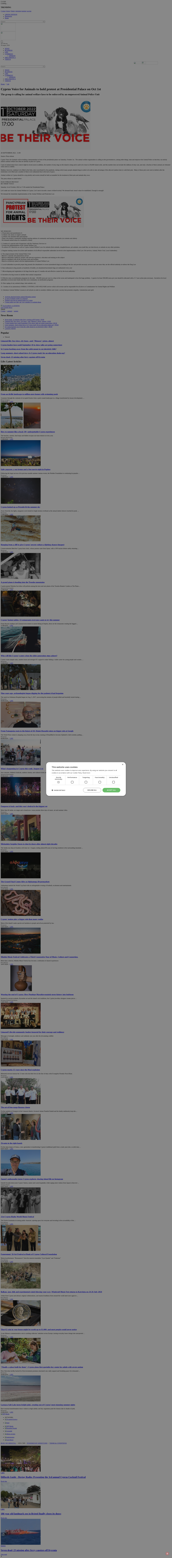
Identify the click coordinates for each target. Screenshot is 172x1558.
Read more (86, 773)
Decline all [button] (92, 790)
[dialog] (86, 779)
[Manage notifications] (167, 1553)
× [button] (122, 764)
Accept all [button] (111, 790)
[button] (58, 790)
